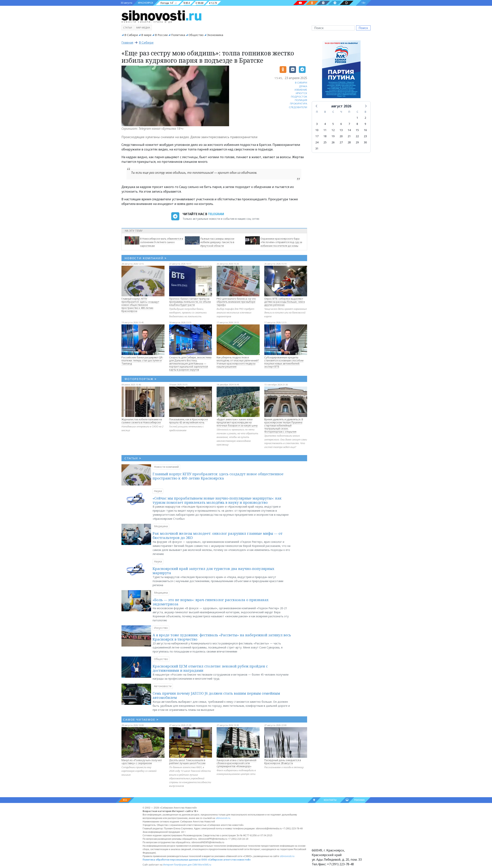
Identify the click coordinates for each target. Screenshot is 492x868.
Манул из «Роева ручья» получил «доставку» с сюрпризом (141, 761)
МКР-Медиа (143, 27)
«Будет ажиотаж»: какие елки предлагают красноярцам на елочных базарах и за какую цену (237, 422)
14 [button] (349, 130)
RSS (125, 800)
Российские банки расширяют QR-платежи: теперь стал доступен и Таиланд (142, 360)
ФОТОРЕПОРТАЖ (141, 379)
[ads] (341, 70)
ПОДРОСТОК (299, 96)
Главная (127, 42)
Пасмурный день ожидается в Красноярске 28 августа (282, 761)
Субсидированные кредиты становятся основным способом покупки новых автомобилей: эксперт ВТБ (283, 362)
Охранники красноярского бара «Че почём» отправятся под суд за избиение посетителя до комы (281, 242)
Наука (158, 491)
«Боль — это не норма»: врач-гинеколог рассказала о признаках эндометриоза (210, 601)
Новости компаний (166, 467)
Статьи (127, 27)
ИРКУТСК (301, 93)
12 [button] (333, 130)
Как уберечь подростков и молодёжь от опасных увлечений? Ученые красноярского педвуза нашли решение (238, 362)
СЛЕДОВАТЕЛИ (298, 107)
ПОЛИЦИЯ (301, 100)
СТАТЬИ (133, 458)
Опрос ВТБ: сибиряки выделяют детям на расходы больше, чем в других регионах (284, 302)
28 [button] (349, 142)
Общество (196, 35)
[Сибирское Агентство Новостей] (161, 15)
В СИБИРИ (301, 82)
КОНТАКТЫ (330, 800)
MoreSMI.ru (204, 864)
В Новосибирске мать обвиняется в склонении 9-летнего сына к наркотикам (161, 242)
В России (161, 35)
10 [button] (316, 130)
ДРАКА (303, 86)
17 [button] (316, 136)
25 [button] (325, 142)
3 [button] (317, 124)
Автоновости (162, 686)
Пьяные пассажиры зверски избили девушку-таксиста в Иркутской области (217, 242)
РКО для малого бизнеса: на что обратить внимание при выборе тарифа (236, 302)
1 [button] (357, 117)
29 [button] (357, 142)
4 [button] (325, 124)
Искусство (161, 628)
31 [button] (316, 148)
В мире (146, 35)
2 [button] (365, 117)
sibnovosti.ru (223, 818)
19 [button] (333, 136)
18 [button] (325, 136)
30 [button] (365, 142)
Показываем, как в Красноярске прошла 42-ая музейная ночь (188, 421)
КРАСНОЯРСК (145, 2)
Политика (178, 35)
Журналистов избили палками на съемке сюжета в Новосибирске (141, 421)
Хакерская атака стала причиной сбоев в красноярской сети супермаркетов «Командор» (236, 763)
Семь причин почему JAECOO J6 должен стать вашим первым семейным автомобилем (216, 695)
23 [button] (365, 136)
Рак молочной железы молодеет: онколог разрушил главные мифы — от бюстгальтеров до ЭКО (218, 535)
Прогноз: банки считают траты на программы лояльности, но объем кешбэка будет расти (190, 302)
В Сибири (131, 35)
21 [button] (349, 136)
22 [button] (357, 136)
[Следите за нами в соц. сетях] (300, 3)
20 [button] (341, 136)
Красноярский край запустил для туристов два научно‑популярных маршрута (213, 570)
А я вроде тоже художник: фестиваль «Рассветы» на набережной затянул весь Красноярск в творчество (222, 637)
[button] (317, 106)
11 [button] (325, 130)
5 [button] (333, 124)
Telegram (216, 214)
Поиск (363, 28)
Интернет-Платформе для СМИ (180, 864)
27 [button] (341, 142)
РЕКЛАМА (359, 800)
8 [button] (357, 124)
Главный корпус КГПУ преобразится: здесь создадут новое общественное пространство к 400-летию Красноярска (140, 305)
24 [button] (316, 142)
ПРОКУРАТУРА (298, 103)
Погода (164, 3)
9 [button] (365, 124)
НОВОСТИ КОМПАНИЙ (146, 258)
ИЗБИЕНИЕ (301, 89)
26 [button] (333, 142)
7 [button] (349, 124)
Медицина (161, 526)
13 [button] (341, 130)
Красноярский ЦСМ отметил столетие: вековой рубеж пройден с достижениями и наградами (210, 668)
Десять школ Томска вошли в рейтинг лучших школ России (187, 761)
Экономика (215, 35)
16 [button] (365, 130)
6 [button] (341, 124)
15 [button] (357, 130)
